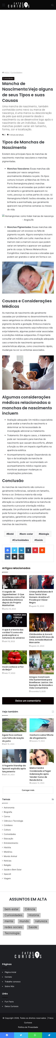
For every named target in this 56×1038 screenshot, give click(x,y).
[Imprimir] (21, 556)
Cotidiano (8, 825)
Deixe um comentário (28, 700)
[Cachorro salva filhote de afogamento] (42, 725)
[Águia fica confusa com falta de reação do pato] (14, 725)
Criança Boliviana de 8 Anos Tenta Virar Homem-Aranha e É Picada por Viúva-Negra (41, 597)
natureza (41, 921)
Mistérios (8, 852)
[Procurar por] (52, 6)
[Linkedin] (21, 550)
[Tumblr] (28, 550)
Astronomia (9, 807)
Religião (7, 865)
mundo (24, 921)
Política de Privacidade (28, 1027)
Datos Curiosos (11, 1006)
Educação (8, 838)
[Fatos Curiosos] (18, 5)
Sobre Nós (9, 986)
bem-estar (27, 533)
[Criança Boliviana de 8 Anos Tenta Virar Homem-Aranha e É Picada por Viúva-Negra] (41, 582)
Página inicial (10, 972)
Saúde (39, 540)
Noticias (7, 861)
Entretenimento (11, 843)
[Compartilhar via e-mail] (14, 556)
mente (9, 921)
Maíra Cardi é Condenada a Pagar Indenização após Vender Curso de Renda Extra (40, 774)
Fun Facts (9, 1001)
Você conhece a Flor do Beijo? (13, 668)
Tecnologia (12, 933)
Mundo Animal (10, 856)
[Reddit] (42, 550)
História (7, 847)
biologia (44, 533)
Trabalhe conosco (13, 981)
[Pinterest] (35, 550)
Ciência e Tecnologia (13, 821)
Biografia (8, 812)
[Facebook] (7, 550)
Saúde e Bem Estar (13, 869)
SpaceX (7, 874)
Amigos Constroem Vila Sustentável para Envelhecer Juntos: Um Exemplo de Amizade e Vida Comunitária (41, 682)
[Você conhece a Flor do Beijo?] (14, 657)
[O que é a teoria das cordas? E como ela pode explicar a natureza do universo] (14, 620)
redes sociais (13, 927)
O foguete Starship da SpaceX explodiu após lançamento (14, 768)
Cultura (7, 830)
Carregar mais (28, 790)
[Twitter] (14, 550)
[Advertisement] (28, 40)
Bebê (11, 533)
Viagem (7, 878)
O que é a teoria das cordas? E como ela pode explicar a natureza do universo (13, 633)
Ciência (30, 909)
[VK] (7, 556)
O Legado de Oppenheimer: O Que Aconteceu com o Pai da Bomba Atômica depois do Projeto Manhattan (13, 598)
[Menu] (3, 6)
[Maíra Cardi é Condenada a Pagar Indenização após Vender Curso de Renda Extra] (42, 757)
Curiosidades (16, 72)
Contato (8, 977)
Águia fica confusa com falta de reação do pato (13, 738)
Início (6, 72)
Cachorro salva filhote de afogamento (41, 736)
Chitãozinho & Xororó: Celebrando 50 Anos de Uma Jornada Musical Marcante (41, 638)
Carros (7, 816)
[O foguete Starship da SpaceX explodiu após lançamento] (14, 756)
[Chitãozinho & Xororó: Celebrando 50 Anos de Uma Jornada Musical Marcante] (41, 622)
